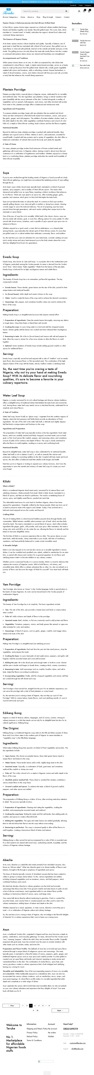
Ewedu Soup (11, 257)
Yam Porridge (12, 584)
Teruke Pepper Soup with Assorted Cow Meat (85, 55)
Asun (6, 929)
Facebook (73, 5)
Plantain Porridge (14, 89)
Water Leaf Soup (14, 395)
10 (37, 1010)
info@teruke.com (77, 1048)
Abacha (7, 860)
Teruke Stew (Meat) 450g (84, 30)
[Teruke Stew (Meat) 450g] (75, 32)
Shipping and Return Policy (37, 1028)
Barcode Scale (85, 65)
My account (52, 1028)
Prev (12, 1006)
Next (59, 1010)
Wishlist (51, 1036)
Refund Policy (32, 1036)
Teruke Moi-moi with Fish (85, 42)
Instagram (88, 5)
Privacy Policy (32, 1032)
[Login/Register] (79, 11)
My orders (52, 1032)
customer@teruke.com (78, 1043)
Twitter (80, 5)
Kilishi (6, 481)
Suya (6, 173)
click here (63, 2)
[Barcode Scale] (75, 68)
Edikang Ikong (12, 713)
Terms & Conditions (34, 1040)
